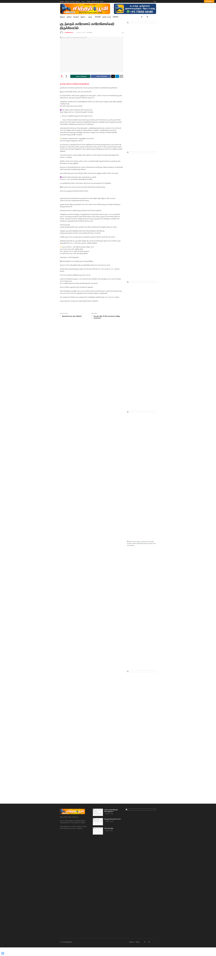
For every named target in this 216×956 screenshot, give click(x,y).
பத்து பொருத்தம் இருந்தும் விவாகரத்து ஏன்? (111, 810)
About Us (131, 942)
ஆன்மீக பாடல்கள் (95, 1)
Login (154, 1)
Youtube (88, 1)
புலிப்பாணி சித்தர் (108, 828)
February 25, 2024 (80, 32)
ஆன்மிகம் (67, 1)
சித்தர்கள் (62, 1)
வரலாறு (83, 1)
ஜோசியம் (78, 1)
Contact (101, 1)
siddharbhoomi (69, 32)
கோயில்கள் (72, 1)
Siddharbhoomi (68, 942)
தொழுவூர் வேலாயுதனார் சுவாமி (112, 819)
